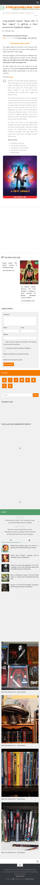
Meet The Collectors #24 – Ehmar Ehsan (13, 799)
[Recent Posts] (10, 540)
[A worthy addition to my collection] (10, 38)
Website (5, 334)
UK (33, 13)
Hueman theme (29, 879)
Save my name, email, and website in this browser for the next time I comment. (20, 343)
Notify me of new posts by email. (13, 360)
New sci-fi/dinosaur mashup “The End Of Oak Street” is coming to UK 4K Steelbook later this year (25, 577)
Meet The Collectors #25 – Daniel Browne (13, 745)
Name (5, 327)
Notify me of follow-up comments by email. (16, 354)
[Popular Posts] (29, 540)
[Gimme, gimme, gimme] (12, 38)
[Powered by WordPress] (13, 879)
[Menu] (37, 2)
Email (23, 327)
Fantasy (28, 13)
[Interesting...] (8, 38)
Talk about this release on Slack (20, 43)
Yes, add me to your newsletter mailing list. (18, 348)
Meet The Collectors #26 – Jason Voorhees (13, 692)
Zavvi (11, 77)
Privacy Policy (20, 876)
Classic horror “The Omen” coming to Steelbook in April (9, 265)
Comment (6, 314)
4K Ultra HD (6, 13)
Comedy (22, 13)
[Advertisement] (20, 230)
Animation (14, 13)
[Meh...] (4, 38)
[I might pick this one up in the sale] (6, 38)
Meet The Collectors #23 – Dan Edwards (13, 852)
